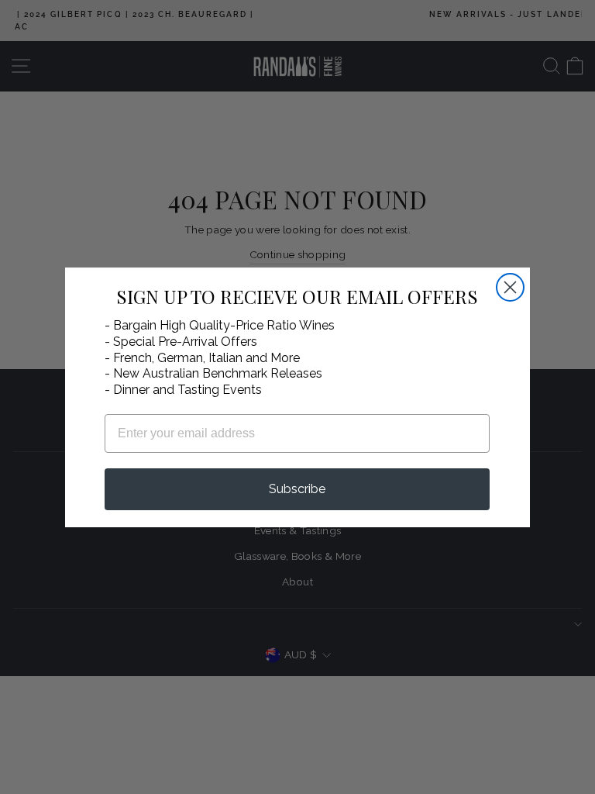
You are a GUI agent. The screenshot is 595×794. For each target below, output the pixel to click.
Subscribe (297, 489)
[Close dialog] (510, 287)
